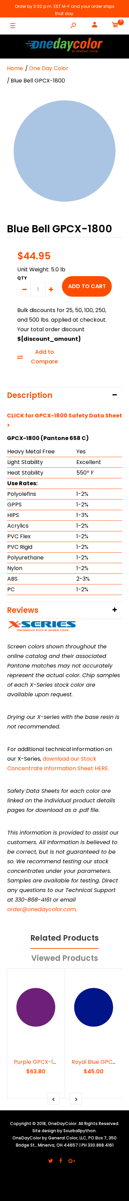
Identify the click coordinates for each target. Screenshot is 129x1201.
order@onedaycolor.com (41, 909)
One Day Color (48, 68)
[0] (115, 26)
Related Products (64, 938)
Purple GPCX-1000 (38, 1062)
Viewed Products (64, 958)
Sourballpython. (80, 1131)
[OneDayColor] (65, 46)
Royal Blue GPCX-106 (100, 1062)
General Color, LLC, (67, 1138)
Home (15, 68)
